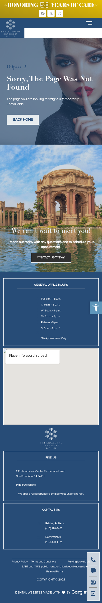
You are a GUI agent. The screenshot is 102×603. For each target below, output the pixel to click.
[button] (96, 308)
